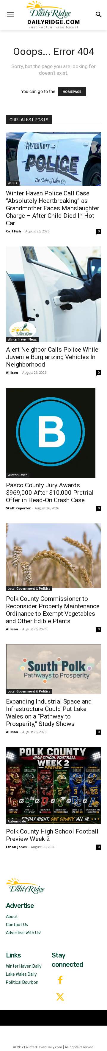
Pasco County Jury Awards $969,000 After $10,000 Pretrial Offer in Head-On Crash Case (50, 493)
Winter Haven (18, 475)
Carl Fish (13, 231)
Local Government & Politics (29, 588)
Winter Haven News (22, 339)
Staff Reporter (18, 508)
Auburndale (17, 821)
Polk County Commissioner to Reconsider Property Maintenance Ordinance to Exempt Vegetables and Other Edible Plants (53, 610)
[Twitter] (60, 997)
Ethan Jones (16, 847)
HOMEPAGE (72, 92)
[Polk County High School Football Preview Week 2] (53, 785)
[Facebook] (60, 980)
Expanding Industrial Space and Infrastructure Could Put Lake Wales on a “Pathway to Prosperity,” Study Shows (49, 712)
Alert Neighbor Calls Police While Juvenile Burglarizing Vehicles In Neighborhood (52, 357)
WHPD (12, 183)
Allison (12, 372)
